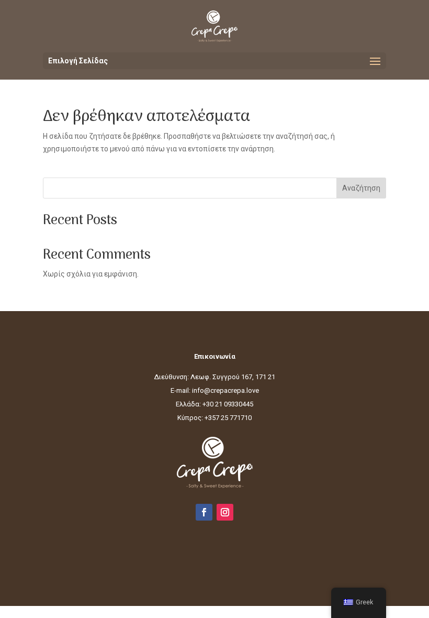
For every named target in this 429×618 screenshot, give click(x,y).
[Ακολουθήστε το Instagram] (225, 512)
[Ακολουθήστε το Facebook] (204, 512)
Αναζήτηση (361, 188)
